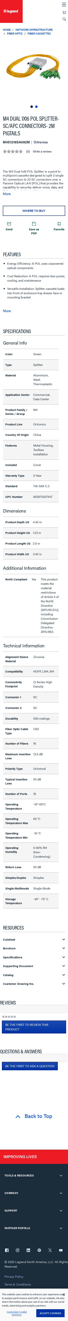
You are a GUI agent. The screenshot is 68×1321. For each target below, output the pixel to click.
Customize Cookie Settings (17, 1313)
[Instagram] (17, 1250)
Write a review (42, 151)
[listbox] (34, 73)
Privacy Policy (14, 1277)
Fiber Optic (15, 33)
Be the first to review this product (26, 1027)
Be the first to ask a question (29, 1066)
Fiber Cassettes (39, 33)
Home (7, 29)
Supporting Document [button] (18, 966)
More (7, 193)
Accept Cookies (50, 1313)
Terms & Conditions (18, 1284)
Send (9, 229)
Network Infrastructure (34, 29)
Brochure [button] (9, 948)
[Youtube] (61, 1250)
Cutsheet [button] (9, 939)
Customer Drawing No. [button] (18, 983)
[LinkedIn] (28, 1250)
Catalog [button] (8, 975)
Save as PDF (34, 231)
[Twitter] (50, 1250)
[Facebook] (7, 1250)
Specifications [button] (12, 957)
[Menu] (64, 5)
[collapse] (61, 1175)
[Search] (64, 19)
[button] (64, 42)
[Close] (64, 1294)
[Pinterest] (39, 1250)
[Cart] (64, 12)
